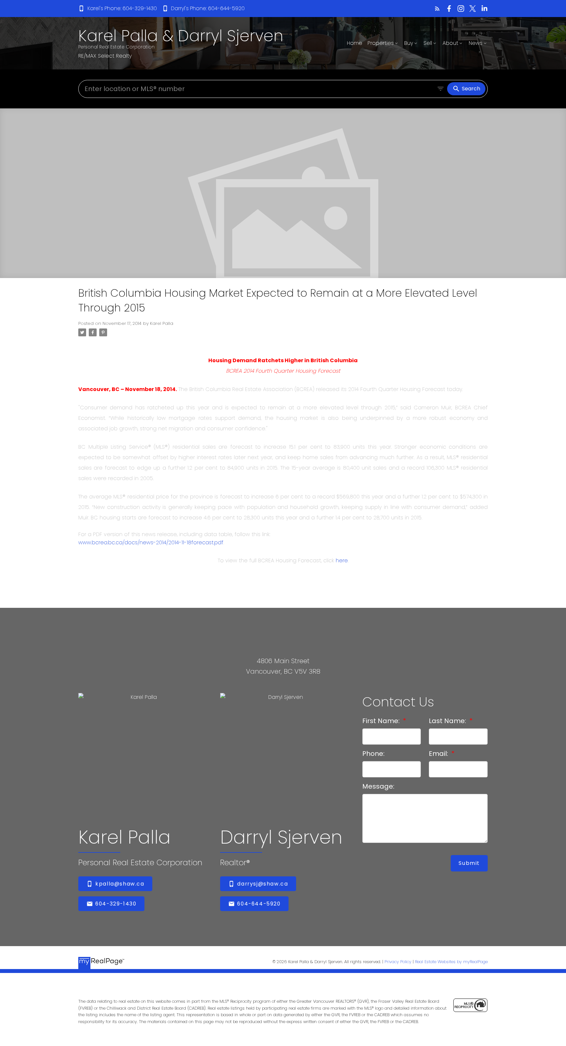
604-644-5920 (258, 904)
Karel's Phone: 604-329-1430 (122, 8)
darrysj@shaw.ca (262, 884)
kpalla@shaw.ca (119, 884)
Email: (439, 753)
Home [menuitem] (354, 43)
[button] (117, 8)
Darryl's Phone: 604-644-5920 (208, 8)
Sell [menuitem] (428, 43)
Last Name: (448, 720)
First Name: (381, 720)
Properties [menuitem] (381, 43)
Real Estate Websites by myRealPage (451, 961)
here (342, 560)
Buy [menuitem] (408, 43)
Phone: (373, 753)
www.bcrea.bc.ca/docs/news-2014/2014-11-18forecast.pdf (150, 542)
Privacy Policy (398, 961)
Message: (378, 786)
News (475, 43)
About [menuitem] (450, 43)
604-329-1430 (115, 904)
